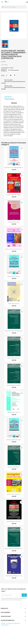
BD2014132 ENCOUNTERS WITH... (14, 249)
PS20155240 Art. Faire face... (14, 521)
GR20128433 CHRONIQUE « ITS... (14, 576)
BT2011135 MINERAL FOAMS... (14, 194)
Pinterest (14, 75)
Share (6, 75)
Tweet (10, 75)
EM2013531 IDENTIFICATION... (14, 440)
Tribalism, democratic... (14, 222)
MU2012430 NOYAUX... (14, 303)
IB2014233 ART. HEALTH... (14, 412)
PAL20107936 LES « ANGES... (14, 385)
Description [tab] (8, 96)
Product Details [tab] (9, 99)
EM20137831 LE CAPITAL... (14, 276)
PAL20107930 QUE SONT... (14, 358)
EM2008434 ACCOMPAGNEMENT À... (14, 167)
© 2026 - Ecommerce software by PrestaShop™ (10, 624)
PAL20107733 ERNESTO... (14, 467)
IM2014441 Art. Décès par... (14, 494)
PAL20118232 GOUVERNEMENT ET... (14, 548)
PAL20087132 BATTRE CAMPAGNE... (14, 331)
